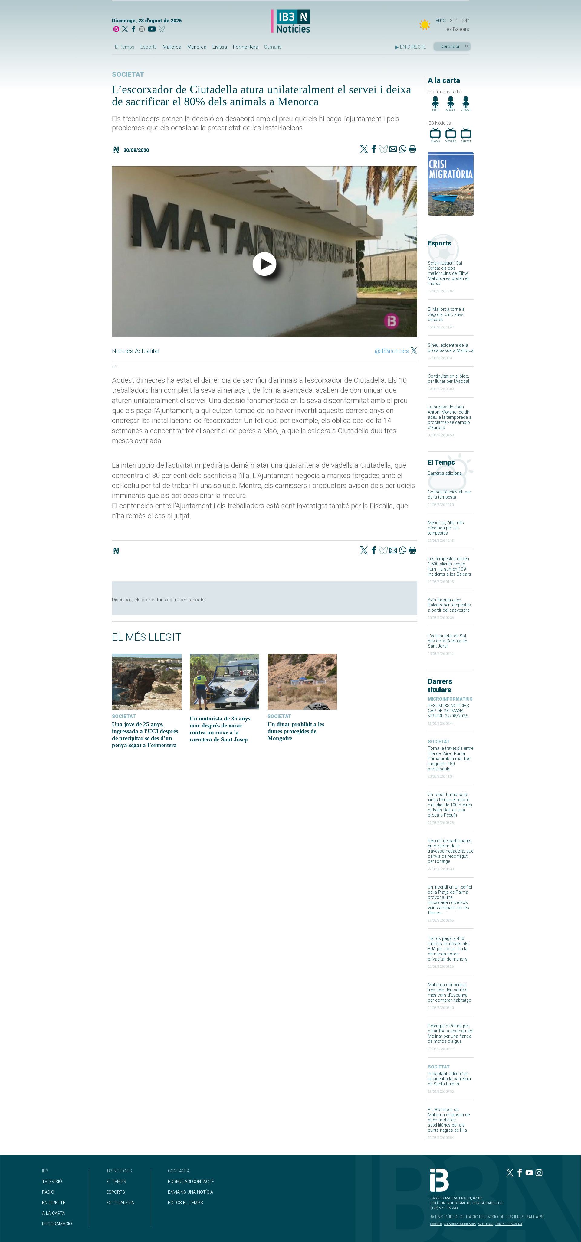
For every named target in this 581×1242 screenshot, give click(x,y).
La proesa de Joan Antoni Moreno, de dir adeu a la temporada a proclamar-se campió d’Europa (449, 417)
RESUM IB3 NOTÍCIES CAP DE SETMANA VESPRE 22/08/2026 (448, 711)
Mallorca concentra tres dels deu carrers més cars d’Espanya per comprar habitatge (449, 992)
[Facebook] (133, 29)
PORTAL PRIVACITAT (508, 1224)
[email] (393, 149)
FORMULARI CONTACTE (191, 1181)
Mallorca (172, 47)
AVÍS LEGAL (485, 1224)
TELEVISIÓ (52, 1181)
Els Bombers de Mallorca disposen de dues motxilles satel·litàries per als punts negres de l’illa (449, 1120)
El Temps (124, 47)
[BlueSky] (163, 29)
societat (439, 741)
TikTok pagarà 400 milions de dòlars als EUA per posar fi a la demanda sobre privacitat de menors (448, 949)
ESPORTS (115, 1192)
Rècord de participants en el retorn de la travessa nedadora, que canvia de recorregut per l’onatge (450, 851)
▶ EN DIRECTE (410, 47)
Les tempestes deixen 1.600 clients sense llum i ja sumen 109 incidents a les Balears (449, 566)
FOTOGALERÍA (120, 1202)
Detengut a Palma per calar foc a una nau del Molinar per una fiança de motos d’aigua (450, 1033)
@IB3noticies (392, 351)
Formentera (245, 47)
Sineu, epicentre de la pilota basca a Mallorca (451, 348)
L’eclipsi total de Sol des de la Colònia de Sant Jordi (447, 641)
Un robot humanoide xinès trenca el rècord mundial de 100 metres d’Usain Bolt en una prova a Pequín (450, 805)
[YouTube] (152, 29)
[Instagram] (142, 29)
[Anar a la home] (116, 29)
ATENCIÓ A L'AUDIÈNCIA (460, 1224)
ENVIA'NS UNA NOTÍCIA (190, 1192)
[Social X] (125, 29)
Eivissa (219, 47)
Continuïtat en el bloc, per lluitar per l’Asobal (448, 379)
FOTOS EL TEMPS (185, 1202)
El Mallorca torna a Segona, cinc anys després (446, 314)
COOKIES (436, 1224)
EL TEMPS (116, 1181)
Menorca (196, 47)
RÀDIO (48, 1192)
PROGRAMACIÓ (57, 1224)
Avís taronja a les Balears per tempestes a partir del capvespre (449, 605)
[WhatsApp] (403, 149)
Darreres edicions (445, 473)
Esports (148, 47)
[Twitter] (364, 149)
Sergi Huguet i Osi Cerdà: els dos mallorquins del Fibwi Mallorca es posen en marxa (449, 273)
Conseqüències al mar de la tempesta (449, 494)
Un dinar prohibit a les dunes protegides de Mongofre (296, 731)
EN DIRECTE (53, 1202)
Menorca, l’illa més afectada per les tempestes (446, 528)
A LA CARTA (53, 1213)
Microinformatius (450, 699)
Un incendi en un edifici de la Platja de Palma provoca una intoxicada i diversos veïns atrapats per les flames (450, 900)
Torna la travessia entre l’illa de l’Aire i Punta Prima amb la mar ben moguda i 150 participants (450, 759)
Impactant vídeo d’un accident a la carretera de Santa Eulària (449, 1079)
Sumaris (272, 47)
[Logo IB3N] (290, 22)
